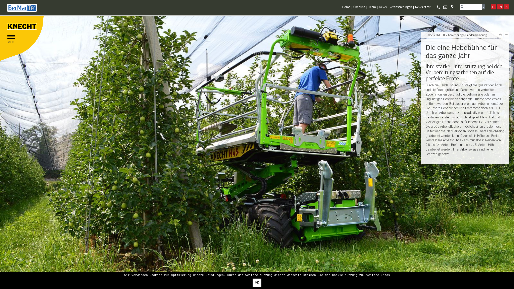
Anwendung (455, 35)
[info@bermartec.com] (445, 7)
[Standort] (452, 6)
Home (346, 6)
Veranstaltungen (401, 6)
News (383, 6)
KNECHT (440, 35)
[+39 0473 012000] (438, 7)
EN (500, 6)
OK (257, 283)
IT (493, 6)
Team (372, 6)
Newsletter (422, 6)
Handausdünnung (476, 35)
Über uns (359, 6)
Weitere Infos (378, 275)
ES (506, 6)
